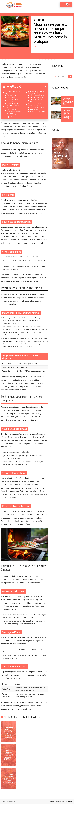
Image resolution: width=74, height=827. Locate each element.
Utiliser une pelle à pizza (37, 95)
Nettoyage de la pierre (37, 107)
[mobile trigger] (3, 4)
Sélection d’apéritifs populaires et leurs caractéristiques (9, 778)
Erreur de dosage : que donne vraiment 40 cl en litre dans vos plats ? (67, 115)
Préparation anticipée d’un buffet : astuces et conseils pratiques (8, 732)
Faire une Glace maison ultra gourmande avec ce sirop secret (62, 154)
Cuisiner (67, 98)
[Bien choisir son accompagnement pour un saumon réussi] (56, 101)
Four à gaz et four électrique (13, 100)
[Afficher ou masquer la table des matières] (34, 87)
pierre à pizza (8, 64)
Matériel (40, 47)
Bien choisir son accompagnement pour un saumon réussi (68, 102)
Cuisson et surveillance (37, 97)
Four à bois (11, 97)
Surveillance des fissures (38, 111)
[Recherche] (63, 4)
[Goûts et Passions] (14, 4)
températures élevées (35, 206)
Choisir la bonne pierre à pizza (13, 92)
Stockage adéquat (35, 109)
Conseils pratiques (13, 103)
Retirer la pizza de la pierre (36, 100)
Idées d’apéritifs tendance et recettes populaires (8, 755)
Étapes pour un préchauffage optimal (14, 110)
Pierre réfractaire (12, 95)
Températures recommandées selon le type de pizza (15, 115)
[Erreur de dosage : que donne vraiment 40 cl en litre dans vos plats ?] (56, 115)
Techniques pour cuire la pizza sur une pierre (36, 92)
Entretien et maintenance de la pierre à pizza (36, 104)
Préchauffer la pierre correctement (12, 106)
